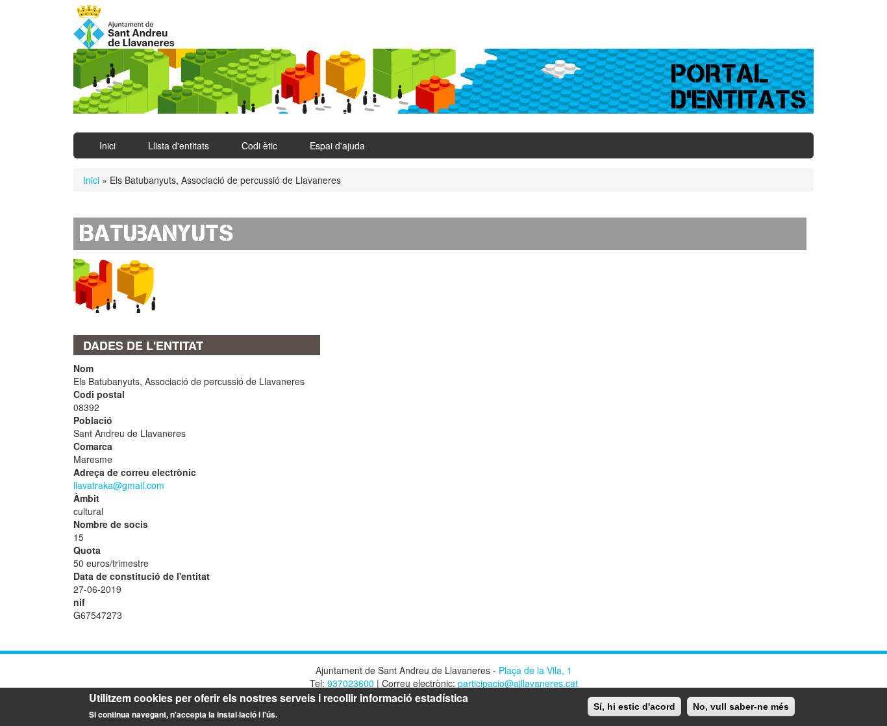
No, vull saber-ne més (741, 706)
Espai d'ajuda (337, 145)
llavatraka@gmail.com (118, 485)
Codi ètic (259, 145)
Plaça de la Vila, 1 (535, 670)
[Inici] (128, 27)
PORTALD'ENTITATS (739, 86)
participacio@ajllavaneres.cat (518, 683)
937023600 (350, 683)
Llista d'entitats (178, 145)
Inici (107, 145)
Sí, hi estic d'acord (634, 706)
